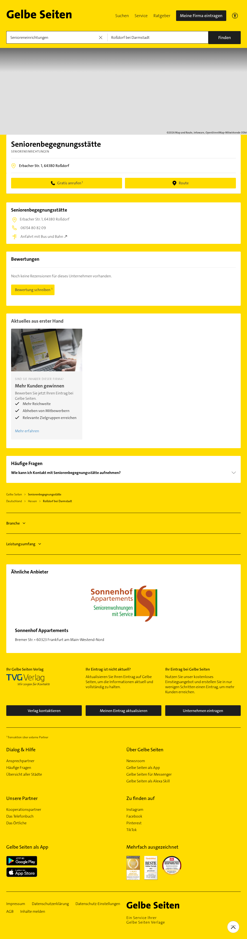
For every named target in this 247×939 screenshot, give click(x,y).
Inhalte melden (32, 911)
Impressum (15, 903)
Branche (13, 523)
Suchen (122, 16)
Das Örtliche (16, 823)
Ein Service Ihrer (145, 920)
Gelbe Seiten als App (143, 767)
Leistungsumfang (20, 543)
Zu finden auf (140, 798)
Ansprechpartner (20, 761)
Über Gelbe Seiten (145, 749)
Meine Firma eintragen (201, 16)
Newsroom (135, 761)
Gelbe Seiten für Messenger (149, 774)
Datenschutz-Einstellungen (97, 903)
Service (141, 16)
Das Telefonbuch (20, 816)
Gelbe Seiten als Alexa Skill (148, 781)
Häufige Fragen (18, 767)
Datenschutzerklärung (50, 903)
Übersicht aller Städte (24, 774)
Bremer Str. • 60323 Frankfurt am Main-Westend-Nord (59, 634)
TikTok (131, 829)
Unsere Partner (22, 798)
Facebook (134, 816)
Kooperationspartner (23, 809)
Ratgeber (161, 16)
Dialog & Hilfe (20, 749)
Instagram (134, 809)
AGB (10, 911)
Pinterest (134, 823)
